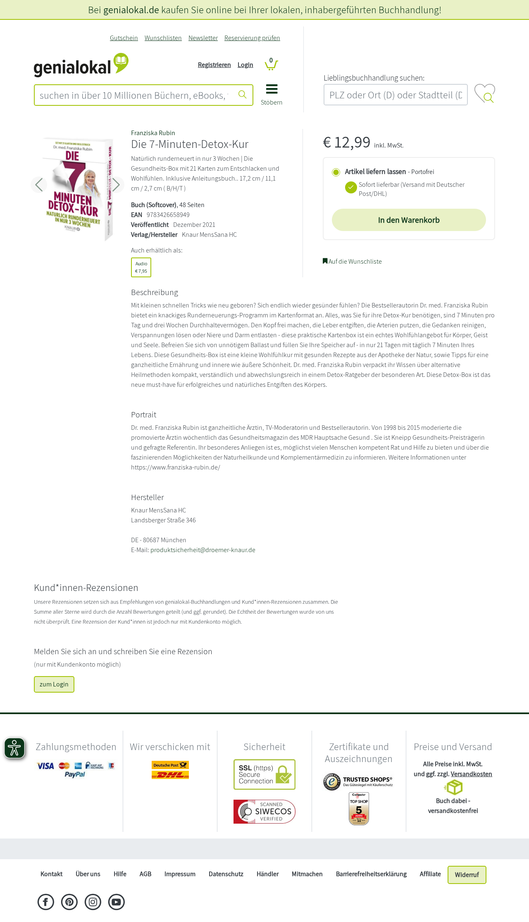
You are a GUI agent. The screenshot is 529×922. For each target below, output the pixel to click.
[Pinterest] (69, 903)
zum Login (54, 684)
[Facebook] (45, 903)
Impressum (179, 874)
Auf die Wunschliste (354, 261)
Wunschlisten (163, 37)
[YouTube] (116, 903)
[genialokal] (81, 64)
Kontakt (51, 874)
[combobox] (134, 95)
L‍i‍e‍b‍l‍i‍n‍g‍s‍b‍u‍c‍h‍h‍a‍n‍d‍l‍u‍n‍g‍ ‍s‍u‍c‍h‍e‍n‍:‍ (374, 77)
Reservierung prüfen (252, 37)
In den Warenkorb (409, 219)
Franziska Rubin (153, 133)
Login (245, 64)
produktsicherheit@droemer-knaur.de (202, 550)
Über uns (88, 874)
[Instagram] (93, 903)
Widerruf (467, 874)
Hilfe (120, 874)
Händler (268, 874)
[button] (272, 97)
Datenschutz (226, 874)
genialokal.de (131, 9)
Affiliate (430, 874)
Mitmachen (307, 874)
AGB (145, 874)
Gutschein (124, 37)
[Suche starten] (243, 95)
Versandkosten (471, 774)
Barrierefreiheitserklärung (371, 874)
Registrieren (214, 64)
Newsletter (203, 37)
